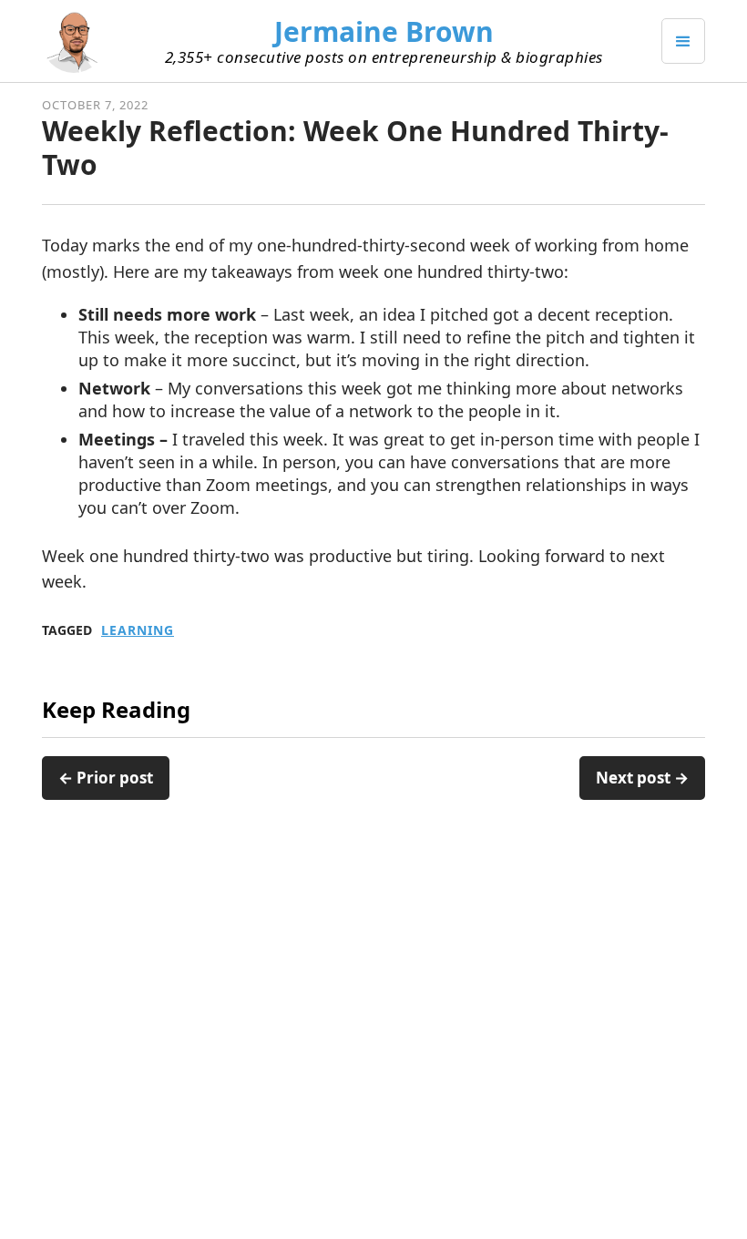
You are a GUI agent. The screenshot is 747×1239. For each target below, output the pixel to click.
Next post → (642, 777)
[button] (683, 41)
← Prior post (105, 777)
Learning (137, 630)
